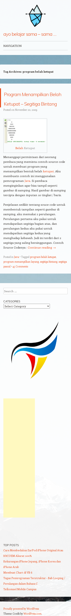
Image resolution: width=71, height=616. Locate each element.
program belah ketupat (43, 276)
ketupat (48, 190)
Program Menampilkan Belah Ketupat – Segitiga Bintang (32, 107)
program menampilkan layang (21, 280)
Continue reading (42, 266)
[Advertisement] (19, 477)
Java (27, 200)
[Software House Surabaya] (35, 401)
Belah (19, 167)
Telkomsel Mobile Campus (19, 608)
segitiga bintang (48, 280)
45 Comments (20, 285)
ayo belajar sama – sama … (29, 34)
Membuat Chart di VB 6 (17, 591)
